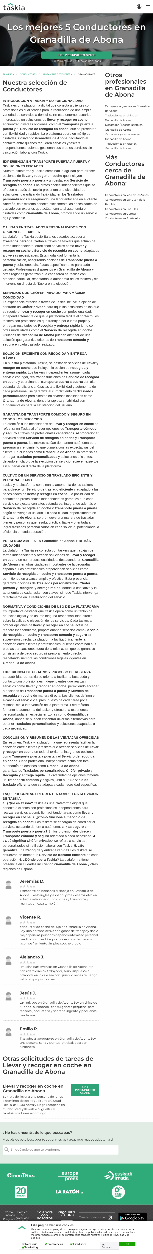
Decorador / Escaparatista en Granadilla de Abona (124, 127)
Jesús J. (28, 993)
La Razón (69, 1192)
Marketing (31, 1247)
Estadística (79, 1244)
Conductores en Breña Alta (122, 218)
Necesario (31, 1244)
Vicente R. (30, 917)
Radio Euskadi (118, 1176)
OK (127, 1244)
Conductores (28, 74)
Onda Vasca (118, 1192)
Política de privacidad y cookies (22, 1216)
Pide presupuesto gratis (76, 55)
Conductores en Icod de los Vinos (127, 195)
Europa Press (69, 1176)
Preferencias (55, 1244)
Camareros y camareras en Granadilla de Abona (122, 137)
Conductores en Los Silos (121, 209)
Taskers (7, 74)
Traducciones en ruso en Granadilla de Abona (121, 146)
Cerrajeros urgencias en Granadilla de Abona (127, 108)
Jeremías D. (32, 881)
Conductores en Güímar (120, 213)
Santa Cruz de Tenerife (56, 74)
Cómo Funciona (9, 1213)
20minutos (21, 1192)
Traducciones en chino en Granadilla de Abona (121, 118)
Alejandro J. (32, 957)
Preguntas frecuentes (10, 1220)
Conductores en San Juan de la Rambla (125, 202)
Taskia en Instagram (109, 1217)
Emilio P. (29, 1029)
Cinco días (21, 1176)
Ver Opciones (107, 1246)
